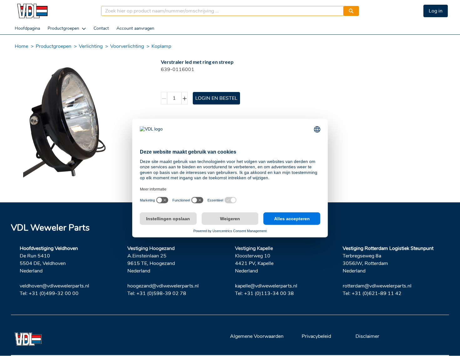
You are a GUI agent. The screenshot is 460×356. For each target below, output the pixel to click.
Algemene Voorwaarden (257, 336)
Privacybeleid (316, 336)
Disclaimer (367, 336)
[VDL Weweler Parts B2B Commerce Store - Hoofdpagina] (32, 10)
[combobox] (219, 11)
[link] (27, 28)
